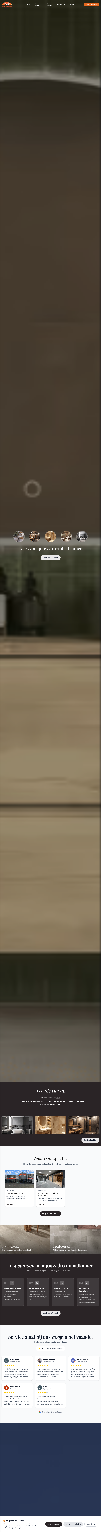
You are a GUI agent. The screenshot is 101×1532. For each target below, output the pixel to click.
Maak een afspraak (92, 4)
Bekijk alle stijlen (90, 1140)
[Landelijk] (18, 536)
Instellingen (91, 1524)
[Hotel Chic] (50, 536)
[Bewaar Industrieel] (96, 1132)
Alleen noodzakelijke (73, 1524)
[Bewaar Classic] (29, 1132)
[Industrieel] (34, 536)
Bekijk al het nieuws (49, 1214)
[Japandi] (66, 536)
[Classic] (82, 536)
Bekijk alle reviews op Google (52, 1412)
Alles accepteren (54, 1524)
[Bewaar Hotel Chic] (62, 1132)
